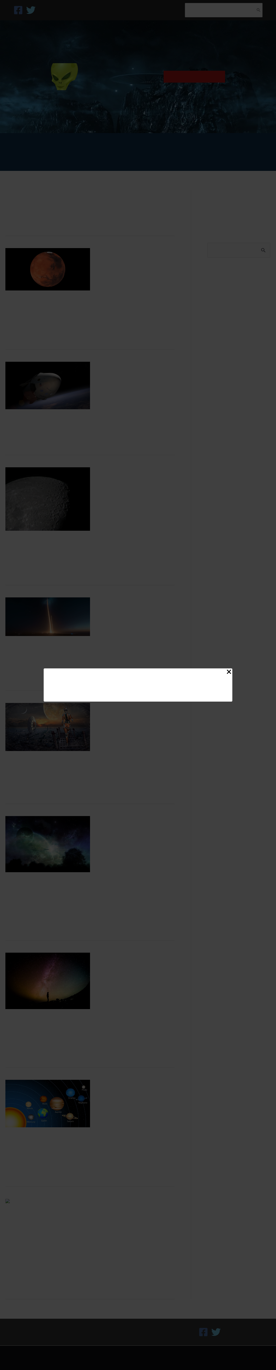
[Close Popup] (229, 673)
